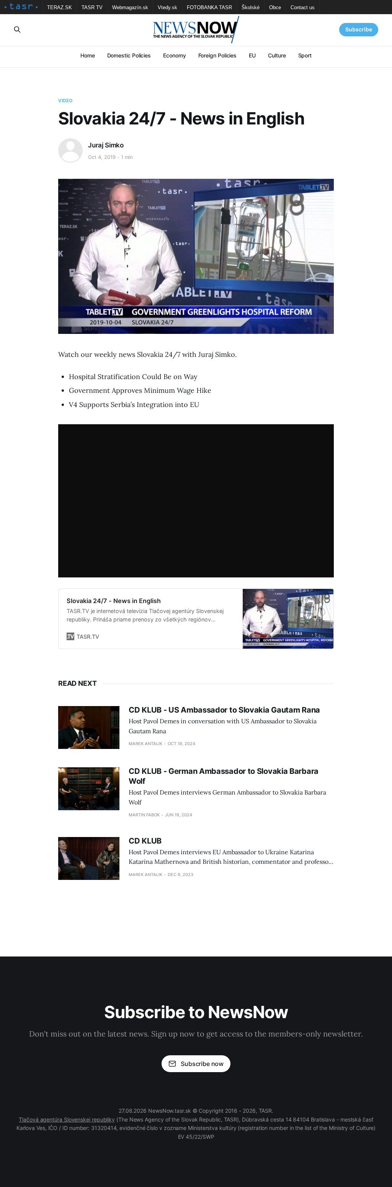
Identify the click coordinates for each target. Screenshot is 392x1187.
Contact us (303, 7)
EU (252, 55)
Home (87, 55)
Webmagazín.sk (130, 7)
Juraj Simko (106, 145)
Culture (277, 55)
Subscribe (358, 29)
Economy (174, 55)
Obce (275, 7)
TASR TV (92, 7)
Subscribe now (202, 1064)
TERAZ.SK (59, 7)
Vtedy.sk (167, 7)
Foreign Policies (217, 55)
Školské (251, 7)
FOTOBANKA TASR (209, 7)
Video (65, 100)
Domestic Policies (129, 55)
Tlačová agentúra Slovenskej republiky (67, 1119)
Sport (305, 55)
